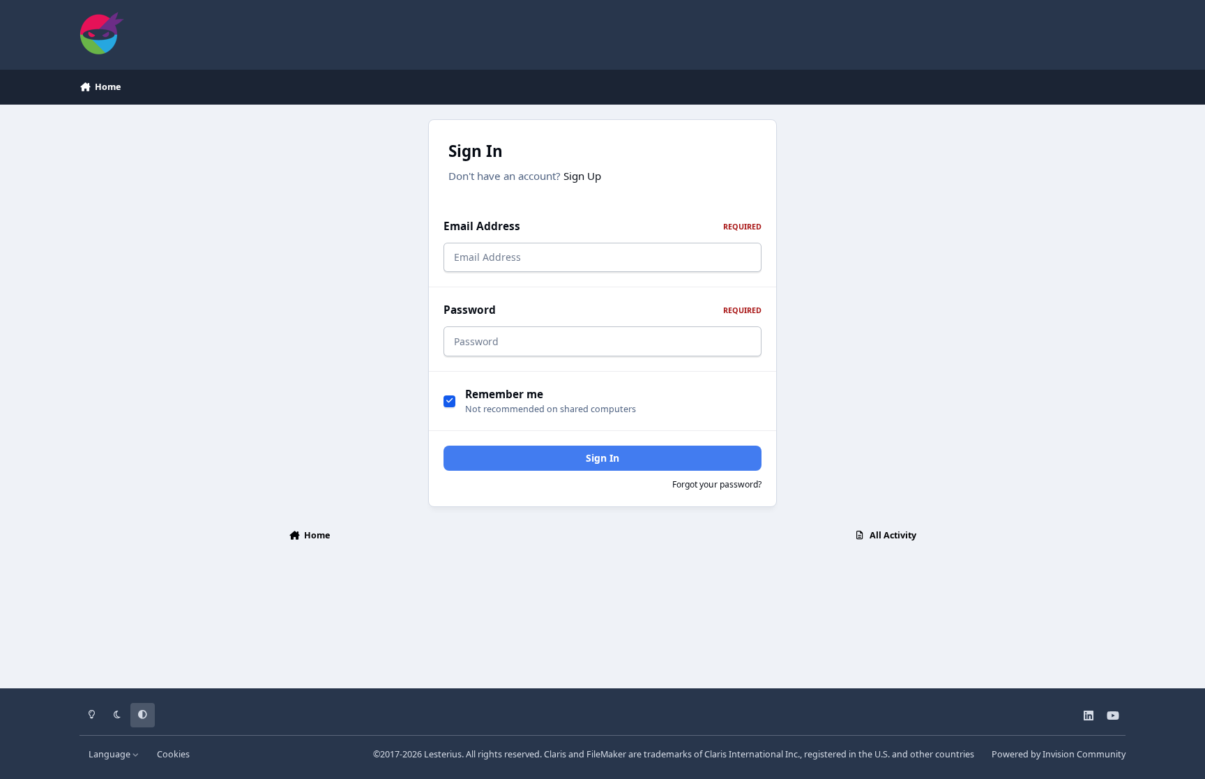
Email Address (602, 226)
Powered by (1059, 754)
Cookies (173, 754)
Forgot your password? (716, 484)
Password (602, 310)
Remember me (504, 394)
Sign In (602, 457)
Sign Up (582, 176)
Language (110, 754)
